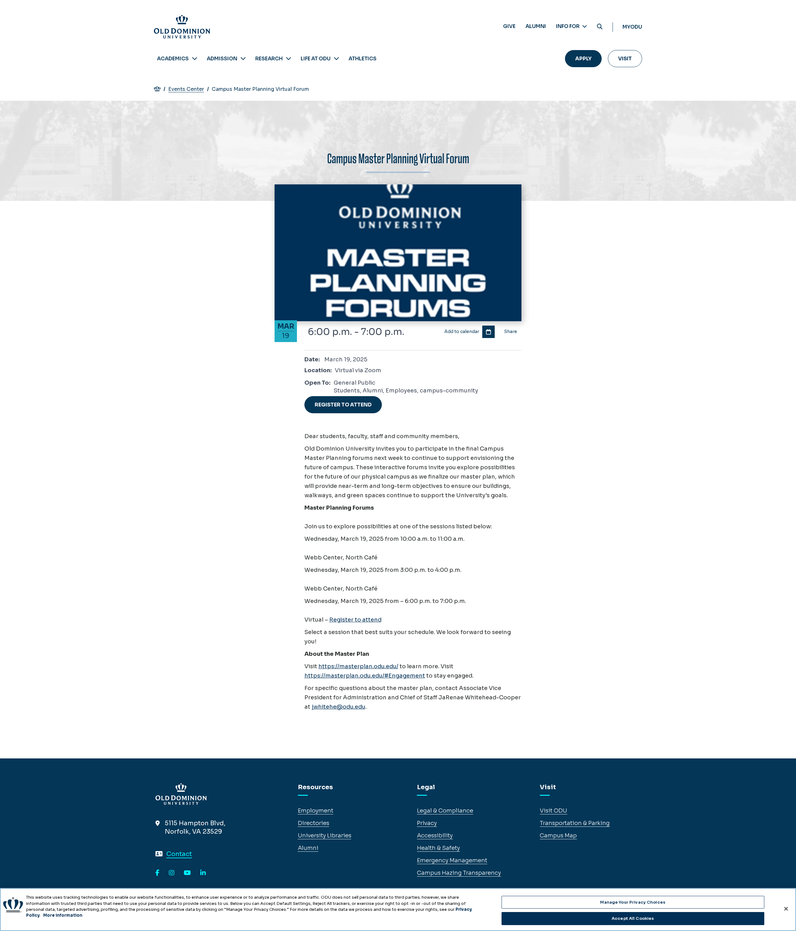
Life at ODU (316, 58)
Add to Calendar (488, 332)
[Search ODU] (600, 26)
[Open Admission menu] (243, 58)
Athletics (363, 58)
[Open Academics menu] (194, 58)
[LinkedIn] (203, 873)
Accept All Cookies (633, 918)
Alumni (535, 26)
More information (62, 915)
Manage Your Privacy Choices (632, 902)
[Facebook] (157, 873)
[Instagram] (171, 873)
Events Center (186, 89)
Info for (568, 26)
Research (269, 58)
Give (509, 26)
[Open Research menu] (288, 58)
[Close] (786, 908)
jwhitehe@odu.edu (338, 706)
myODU (632, 27)
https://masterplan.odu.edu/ (358, 666)
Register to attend (355, 619)
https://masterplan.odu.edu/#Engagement (364, 675)
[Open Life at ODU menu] (336, 58)
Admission (222, 58)
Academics (173, 58)
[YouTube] (187, 873)
